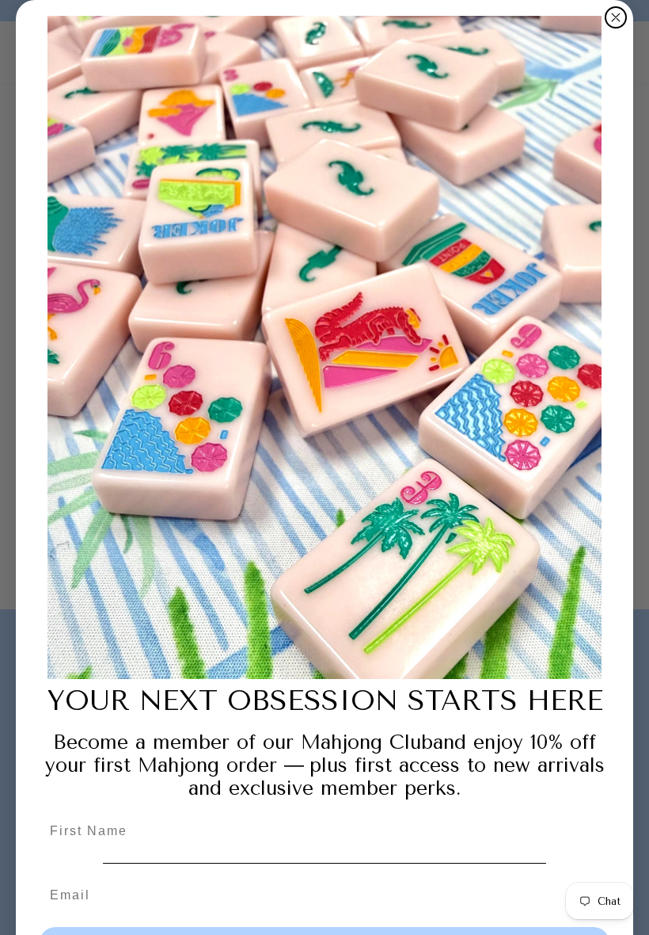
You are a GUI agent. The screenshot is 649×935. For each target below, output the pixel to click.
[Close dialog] (615, 17)
